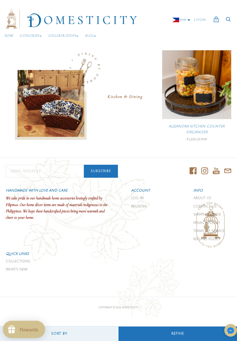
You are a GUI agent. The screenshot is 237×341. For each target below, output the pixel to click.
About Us (202, 198)
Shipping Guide (207, 214)
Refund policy (207, 239)
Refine (177, 334)
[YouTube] (216, 171)
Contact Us (204, 206)
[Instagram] (204, 171)
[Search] (228, 21)
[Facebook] (193, 171)
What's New (16, 269)
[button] (230, 331)
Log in (137, 198)
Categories (29, 36)
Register (139, 206)
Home (9, 36)
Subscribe (101, 171)
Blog (89, 36)
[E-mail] (227, 171)
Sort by (59, 334)
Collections (18, 261)
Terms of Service (209, 231)
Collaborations (62, 36)
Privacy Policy (206, 223)
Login (200, 20)
